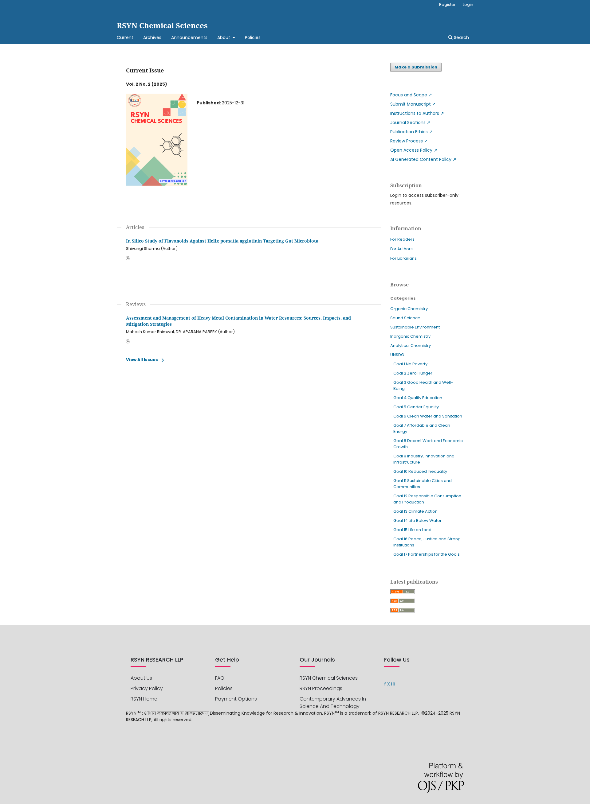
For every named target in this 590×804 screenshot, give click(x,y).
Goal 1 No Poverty (410, 364)
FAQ (219, 678)
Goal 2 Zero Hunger (412, 373)
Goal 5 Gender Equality (416, 407)
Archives (152, 37)
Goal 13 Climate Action (415, 511)
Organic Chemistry (409, 309)
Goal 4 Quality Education (417, 398)
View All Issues (142, 360)
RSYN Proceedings (321, 688)
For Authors (401, 249)
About (224, 37)
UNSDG (397, 355)
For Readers (402, 239)
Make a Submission (416, 67)
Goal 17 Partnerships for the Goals (426, 554)
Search (461, 37)
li (394, 684)
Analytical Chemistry (410, 345)
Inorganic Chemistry (410, 336)
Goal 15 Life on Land (412, 530)
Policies (253, 37)
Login (468, 4)
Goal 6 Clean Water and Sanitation (427, 416)
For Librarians (403, 258)
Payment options (236, 698)
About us (141, 678)
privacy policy (147, 688)
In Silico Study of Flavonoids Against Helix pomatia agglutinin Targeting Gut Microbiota (222, 241)
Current (125, 37)
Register (447, 4)
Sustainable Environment (415, 327)
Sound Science (405, 318)
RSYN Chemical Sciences (162, 25)
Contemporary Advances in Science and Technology (333, 702)
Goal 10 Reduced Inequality (420, 471)
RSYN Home (144, 698)
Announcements (189, 37)
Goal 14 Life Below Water (417, 520)
